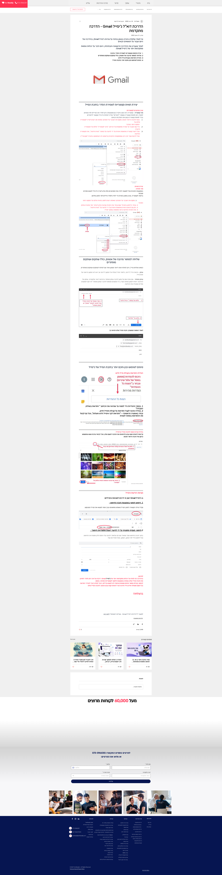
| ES (145, 870)
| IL (148, 870)
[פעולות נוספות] (80, 21)
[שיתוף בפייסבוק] (142, 624)
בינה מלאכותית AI (129, 9)
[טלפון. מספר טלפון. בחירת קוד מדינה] (74, 767)
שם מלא (148, 764)
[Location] (70, 832)
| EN (147, 870)
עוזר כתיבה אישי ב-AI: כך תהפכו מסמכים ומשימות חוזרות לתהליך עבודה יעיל (141, 661)
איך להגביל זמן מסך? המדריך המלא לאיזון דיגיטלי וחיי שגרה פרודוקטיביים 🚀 (83, 661)
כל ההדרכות (149, 9)
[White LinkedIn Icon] (79, 819)
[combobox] (90, 775)
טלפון (108, 764)
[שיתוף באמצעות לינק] (134, 624)
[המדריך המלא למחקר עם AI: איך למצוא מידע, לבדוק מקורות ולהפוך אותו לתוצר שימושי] (111, 650)
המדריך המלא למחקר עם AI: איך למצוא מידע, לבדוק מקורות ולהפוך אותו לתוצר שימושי (111, 661)
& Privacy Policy (77, 869)
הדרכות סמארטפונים (118, 9)
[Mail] (70, 835)
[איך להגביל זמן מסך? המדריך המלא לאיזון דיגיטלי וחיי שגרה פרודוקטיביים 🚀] (82, 650)
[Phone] (16, 3)
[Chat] (70, 828)
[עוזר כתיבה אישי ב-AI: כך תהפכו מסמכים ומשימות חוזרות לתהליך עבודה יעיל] (139, 650)
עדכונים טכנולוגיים (139, 9)
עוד (100, 9)
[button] (88, 3)
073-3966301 (99, 753)
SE (143, 870)
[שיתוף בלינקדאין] (138, 624)
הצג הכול (72, 639)
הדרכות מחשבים (107, 9)
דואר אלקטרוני (147, 772)
